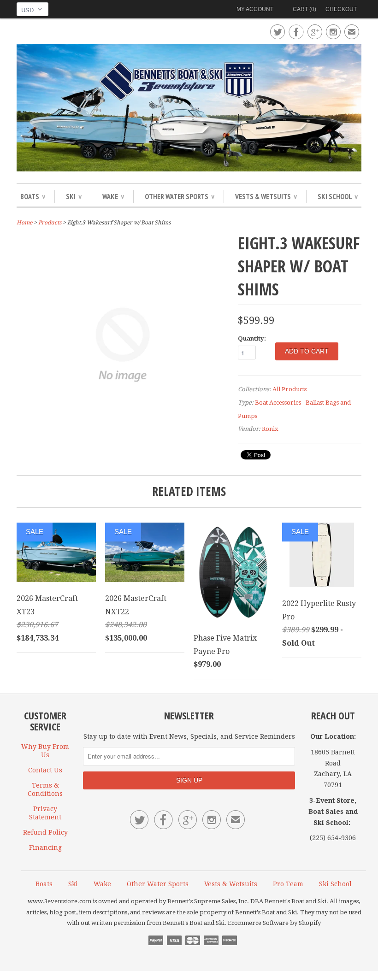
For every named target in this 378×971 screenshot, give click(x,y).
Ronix (270, 428)
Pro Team (288, 884)
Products (49, 222)
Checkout (341, 9)
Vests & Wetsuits (266, 196)
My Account (254, 9)
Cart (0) (304, 9)
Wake (113, 196)
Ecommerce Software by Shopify (274, 922)
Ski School (338, 196)
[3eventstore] (189, 109)
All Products (289, 389)
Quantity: (252, 338)
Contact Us (45, 770)
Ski (74, 196)
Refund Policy (45, 832)
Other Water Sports (179, 196)
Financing (45, 847)
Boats (32, 196)
